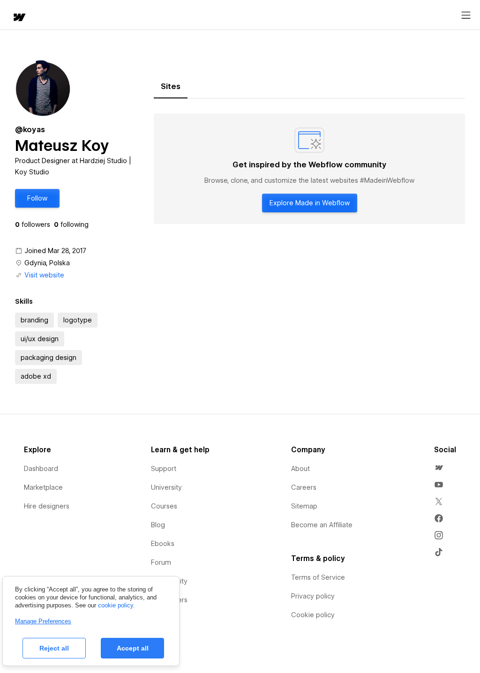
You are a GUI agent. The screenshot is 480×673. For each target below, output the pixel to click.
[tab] (171, 86)
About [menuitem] (300, 468)
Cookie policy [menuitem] (313, 615)
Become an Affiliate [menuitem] (321, 525)
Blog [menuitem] (158, 525)
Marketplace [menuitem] (43, 487)
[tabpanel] (309, 168)
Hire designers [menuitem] (46, 506)
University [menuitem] (166, 487)
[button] (37, 198)
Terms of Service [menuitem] (318, 577)
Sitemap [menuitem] (304, 506)
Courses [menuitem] (164, 506)
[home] (18, 18)
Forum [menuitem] (161, 562)
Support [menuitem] (163, 468)
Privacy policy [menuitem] (313, 596)
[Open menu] (466, 15)
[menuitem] (438, 467)
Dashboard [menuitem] (41, 468)
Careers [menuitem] (303, 487)
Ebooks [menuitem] (162, 543)
